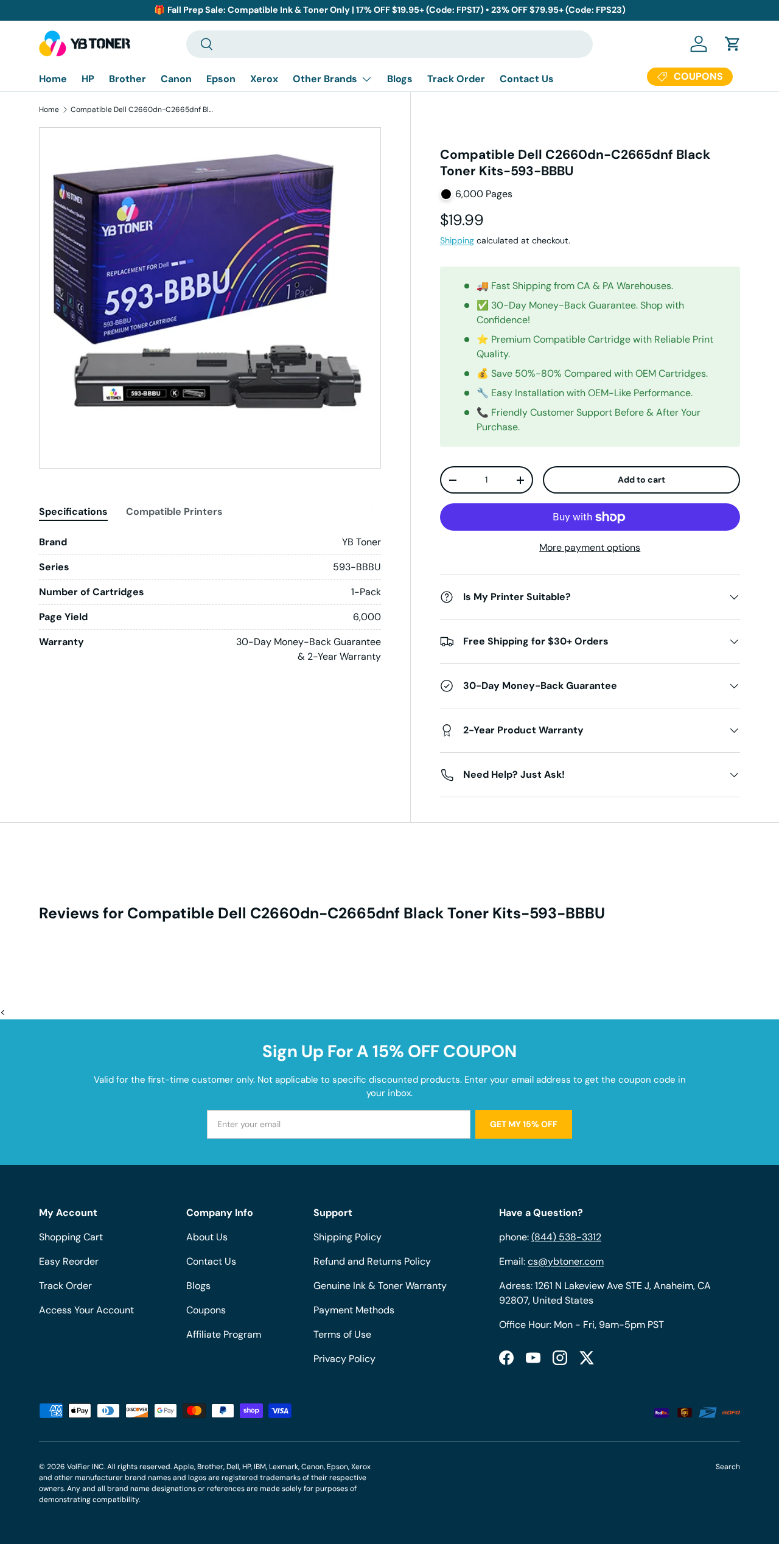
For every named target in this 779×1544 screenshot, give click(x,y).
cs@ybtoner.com (566, 1261)
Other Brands (325, 78)
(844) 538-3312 (566, 1237)
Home (53, 78)
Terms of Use (342, 1334)
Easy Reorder (69, 1261)
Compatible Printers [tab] (174, 511)
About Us (207, 1237)
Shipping (457, 240)
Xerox (264, 78)
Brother (127, 78)
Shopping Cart (71, 1237)
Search (728, 1467)
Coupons (206, 1310)
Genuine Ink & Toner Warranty (380, 1285)
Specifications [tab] (73, 511)
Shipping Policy (347, 1237)
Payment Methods (353, 1310)
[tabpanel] (210, 599)
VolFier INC (85, 1467)
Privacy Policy (344, 1358)
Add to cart (641, 479)
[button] (732, 43)
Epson (221, 78)
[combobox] (389, 44)
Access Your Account (86, 1310)
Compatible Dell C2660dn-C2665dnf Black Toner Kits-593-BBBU (144, 109)
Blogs (400, 78)
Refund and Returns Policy (372, 1261)
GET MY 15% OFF (523, 1124)
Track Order (456, 78)
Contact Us (527, 78)
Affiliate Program (223, 1334)
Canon (176, 78)
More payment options (589, 547)
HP (88, 78)
